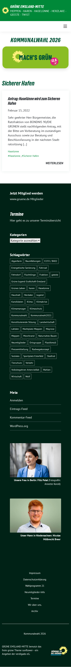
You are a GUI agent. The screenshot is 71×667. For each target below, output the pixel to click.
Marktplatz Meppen (32, 328)
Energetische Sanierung (23, 267)
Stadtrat (51, 356)
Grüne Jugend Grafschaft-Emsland (28, 281)
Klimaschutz (36, 308)
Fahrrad (43, 267)
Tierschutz (16, 362)
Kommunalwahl (19, 315)
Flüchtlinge (30, 274)
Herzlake (28, 294)
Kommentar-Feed (21, 417)
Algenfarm (16, 261)
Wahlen (47, 369)
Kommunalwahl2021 (41, 315)
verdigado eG (23, 653)
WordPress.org (19, 426)
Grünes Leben (18, 288)
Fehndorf (15, 274)
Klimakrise (41, 301)
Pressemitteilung (19, 349)
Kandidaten (17, 301)
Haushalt (15, 294)
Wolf (27, 376)
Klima (30, 301)
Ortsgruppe (35, 342)
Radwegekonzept (40, 349)
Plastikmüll (50, 342)
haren (32, 288)
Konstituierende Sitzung (23, 322)
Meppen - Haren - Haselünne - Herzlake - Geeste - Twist (38, 12)
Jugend (40, 294)
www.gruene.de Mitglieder (26, 199)
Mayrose (50, 328)
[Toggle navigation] (65, 26)
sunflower (27, 650)
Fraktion (43, 274)
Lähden (15, 328)
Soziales (15, 356)
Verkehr (29, 362)
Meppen (15, 335)
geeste (55, 274)
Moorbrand (29, 335)
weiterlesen (54, 163)
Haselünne (13, 151)
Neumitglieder (18, 342)
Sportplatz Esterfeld (33, 356)
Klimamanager (18, 308)
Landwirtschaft (47, 322)
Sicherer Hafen (31, 155)
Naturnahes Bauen (47, 335)
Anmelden (16, 400)
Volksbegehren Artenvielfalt (25, 369)
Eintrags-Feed (19, 409)
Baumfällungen (33, 261)
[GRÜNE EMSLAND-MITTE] (5, 10)
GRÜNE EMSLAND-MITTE (27, 6)
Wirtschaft (16, 376)
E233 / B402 (50, 261)
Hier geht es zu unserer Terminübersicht (35, 220)
